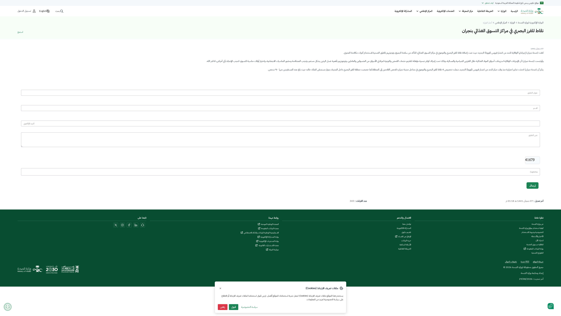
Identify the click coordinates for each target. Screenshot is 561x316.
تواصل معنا (406, 224)
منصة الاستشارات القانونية (268, 245)
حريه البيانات (406, 240)
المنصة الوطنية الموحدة (270, 224)
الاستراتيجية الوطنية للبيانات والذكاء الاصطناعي (261, 232)
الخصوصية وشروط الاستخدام (532, 232)
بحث (57, 11)
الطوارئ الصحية (537, 252)
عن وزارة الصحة (537, 224)
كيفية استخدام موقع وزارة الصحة (531, 228)
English (43, 11)
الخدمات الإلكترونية (445, 11)
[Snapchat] (142, 225)
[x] (115, 225)
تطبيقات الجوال (511, 261)
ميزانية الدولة (274, 249)
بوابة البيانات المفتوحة (535, 248)
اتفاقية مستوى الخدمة (535, 244)
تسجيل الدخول (24, 11)
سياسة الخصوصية (249, 307)
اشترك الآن (539, 240)
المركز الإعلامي (501, 22)
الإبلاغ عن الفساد (404, 236)
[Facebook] (129, 225)
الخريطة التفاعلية (485, 11)
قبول (233, 307)
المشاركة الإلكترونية (403, 11)
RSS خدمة (525, 261)
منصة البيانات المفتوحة (270, 228)
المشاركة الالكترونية (404, 228)
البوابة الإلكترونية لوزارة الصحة (530, 22)
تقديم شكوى (406, 232)
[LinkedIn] (135, 225)
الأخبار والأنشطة (537, 236)
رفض (222, 307)
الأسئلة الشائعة (405, 244)
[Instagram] (122, 225)
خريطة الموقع (538, 261)
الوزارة (512, 22)
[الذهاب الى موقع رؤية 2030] (52, 270)
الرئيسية (514, 11)
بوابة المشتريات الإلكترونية (269, 241)
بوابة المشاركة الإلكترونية (269, 236)
